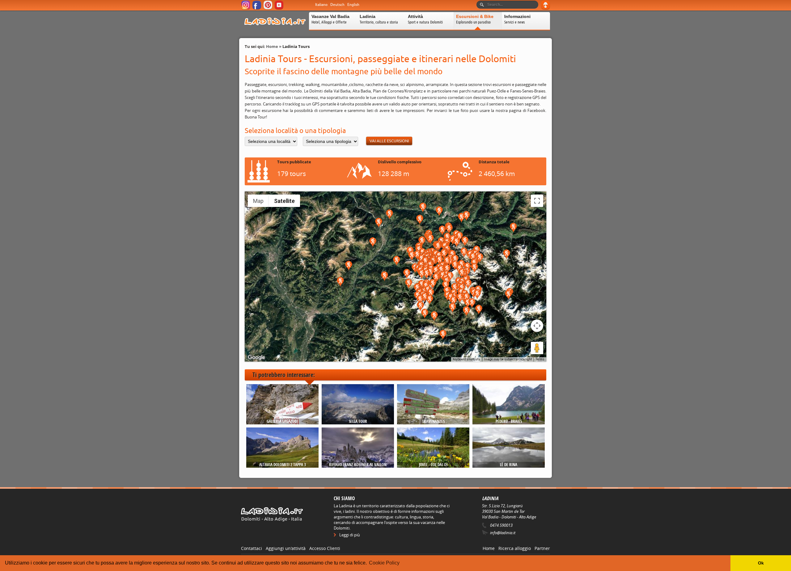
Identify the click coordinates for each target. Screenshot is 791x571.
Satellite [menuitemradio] (284, 201)
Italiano (321, 4)
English (353, 4)
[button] (439, 211)
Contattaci (251, 548)
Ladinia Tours (296, 46)
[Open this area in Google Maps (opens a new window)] (256, 358)
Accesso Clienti (324, 548)
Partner (542, 548)
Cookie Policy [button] (384, 562)
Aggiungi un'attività (286, 548)
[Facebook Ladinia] (257, 8)
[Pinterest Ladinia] (268, 8)
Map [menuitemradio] (258, 201)
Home (272, 46)
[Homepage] (275, 29)
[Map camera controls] (537, 326)
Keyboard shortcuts (466, 359)
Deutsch (337, 4)
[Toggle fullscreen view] (537, 201)
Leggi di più (349, 535)
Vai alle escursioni (389, 141)
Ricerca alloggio (514, 548)
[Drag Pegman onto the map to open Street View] (537, 348)
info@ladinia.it (502, 532)
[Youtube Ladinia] (279, 8)
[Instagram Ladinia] (246, 8)
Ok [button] (761, 562)
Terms (539, 359)
